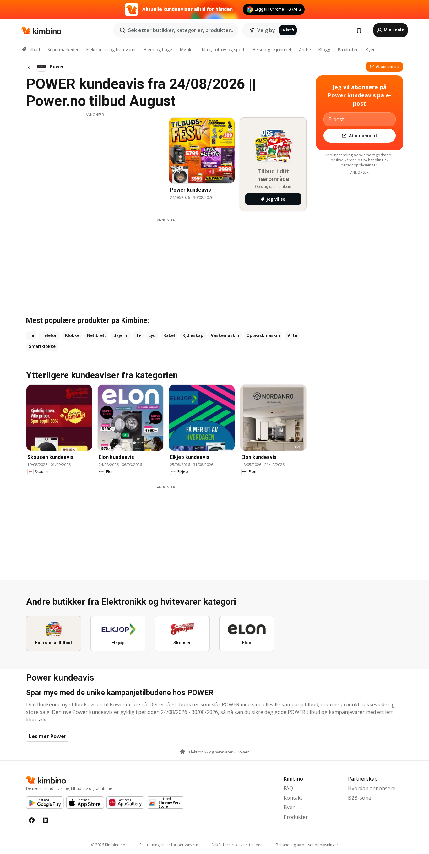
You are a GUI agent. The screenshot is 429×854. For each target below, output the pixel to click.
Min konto (394, 29)
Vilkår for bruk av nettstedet (237, 844)
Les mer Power (47, 736)
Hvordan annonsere (371, 788)
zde (42, 719)
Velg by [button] (266, 30)
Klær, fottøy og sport (223, 49)
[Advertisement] (95, 161)
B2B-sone (359, 797)
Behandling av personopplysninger (307, 844)
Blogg (324, 49)
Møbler (187, 49)
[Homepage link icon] (182, 751)
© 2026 (108, 844)
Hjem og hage (157, 49)
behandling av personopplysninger (364, 162)
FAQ (288, 788)
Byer (370, 49)
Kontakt (293, 797)
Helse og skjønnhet (271, 49)
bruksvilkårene (344, 160)
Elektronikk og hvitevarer (111, 49)
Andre (305, 49)
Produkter (348, 49)
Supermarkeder (63, 49)
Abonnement (387, 66)
